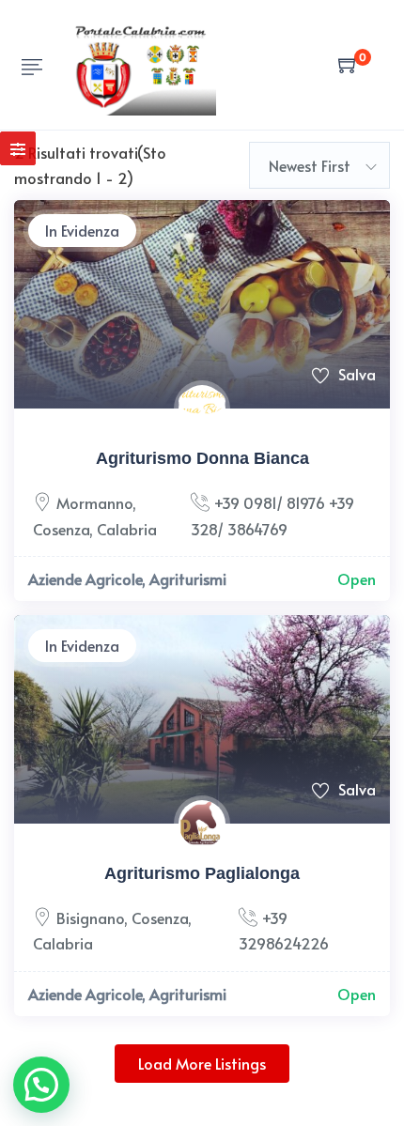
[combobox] (319, 165)
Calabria (127, 528)
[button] (41, 1085)
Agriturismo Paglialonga (202, 873)
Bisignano (90, 917)
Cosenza (61, 528)
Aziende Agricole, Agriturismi (127, 578)
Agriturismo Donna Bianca (202, 458)
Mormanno (94, 502)
